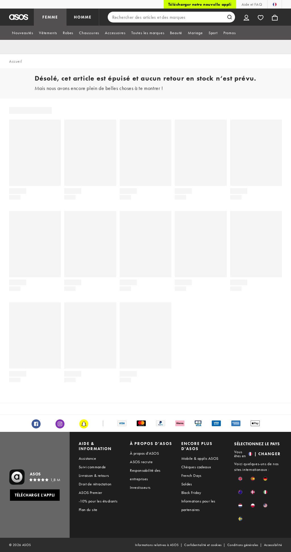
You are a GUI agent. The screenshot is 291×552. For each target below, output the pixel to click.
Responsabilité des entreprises (145, 474)
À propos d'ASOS (144, 453)
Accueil (15, 61)
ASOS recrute (141, 461)
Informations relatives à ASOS (157, 545)
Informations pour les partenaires (198, 505)
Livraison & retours (94, 475)
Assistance (87, 458)
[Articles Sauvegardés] (260, 17)
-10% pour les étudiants (98, 501)
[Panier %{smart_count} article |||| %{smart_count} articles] (275, 17)
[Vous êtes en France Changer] (275, 4)
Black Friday (191, 492)
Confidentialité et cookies (202, 545)
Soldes (186, 484)
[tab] (22, 33)
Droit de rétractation (95, 484)
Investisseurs (140, 487)
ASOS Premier (90, 492)
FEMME (50, 17)
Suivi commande (92, 466)
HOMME (83, 17)
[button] (240, 479)
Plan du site (88, 509)
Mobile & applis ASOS (200, 458)
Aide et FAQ (252, 4)
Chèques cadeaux (196, 466)
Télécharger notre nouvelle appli (199, 4)
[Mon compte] (246, 17)
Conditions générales (242, 545)
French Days (191, 475)
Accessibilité (273, 545)
